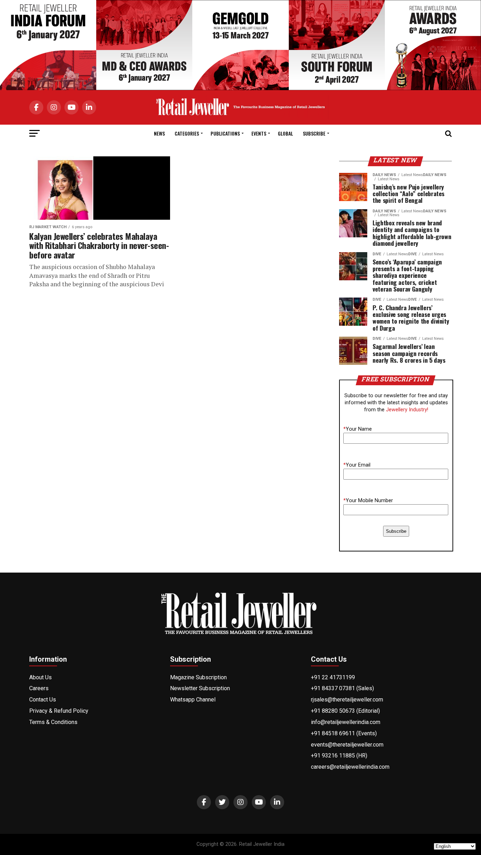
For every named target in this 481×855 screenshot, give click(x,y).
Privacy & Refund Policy (58, 710)
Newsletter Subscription (200, 688)
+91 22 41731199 (333, 677)
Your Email (356, 465)
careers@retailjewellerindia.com (350, 766)
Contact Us (42, 699)
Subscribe (314, 133)
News (159, 133)
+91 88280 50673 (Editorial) (345, 710)
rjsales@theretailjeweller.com (347, 699)
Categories (187, 133)
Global (285, 133)
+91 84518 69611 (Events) (344, 733)
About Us (40, 677)
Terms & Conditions (53, 722)
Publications (225, 133)
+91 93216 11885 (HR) (339, 755)
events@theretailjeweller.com (347, 744)
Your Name (357, 429)
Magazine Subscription (198, 677)
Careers (39, 688)
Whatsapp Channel (192, 699)
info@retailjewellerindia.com (345, 722)
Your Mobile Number (368, 501)
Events (258, 133)
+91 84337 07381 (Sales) (342, 688)
